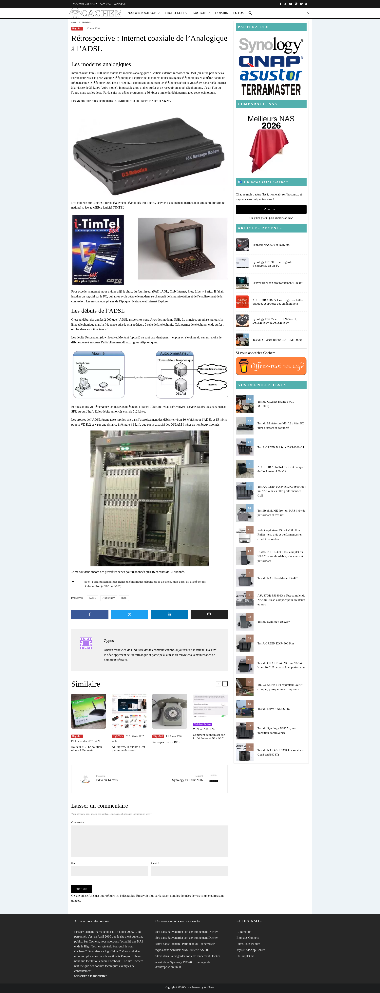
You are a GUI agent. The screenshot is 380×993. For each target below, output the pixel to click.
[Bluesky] (301, 4)
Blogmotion (244, 931)
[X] (285, 4)
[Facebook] (280, 4)
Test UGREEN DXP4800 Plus (275, 643)
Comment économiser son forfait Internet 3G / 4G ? (209, 736)
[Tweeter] (129, 614)
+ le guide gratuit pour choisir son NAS (271, 217)
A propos (120, 3)
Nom (74, 863)
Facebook (114, 961)
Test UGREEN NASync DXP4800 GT (280, 447)
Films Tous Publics (248, 943)
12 (115, 741)
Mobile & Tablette (202, 724)
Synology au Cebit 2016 (187, 778)
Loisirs (221, 12)
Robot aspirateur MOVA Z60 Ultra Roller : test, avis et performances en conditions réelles (279, 535)
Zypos (109, 640)
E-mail (155, 863)
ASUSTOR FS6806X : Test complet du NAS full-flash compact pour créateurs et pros (281, 600)
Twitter (90, 961)
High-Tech (174, 12)
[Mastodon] (296, 4)
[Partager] (89, 614)
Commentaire (78, 822)
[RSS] (306, 4)
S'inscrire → (271, 209)
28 (98, 741)
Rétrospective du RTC (166, 742)
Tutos (238, 12)
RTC (124, 598)
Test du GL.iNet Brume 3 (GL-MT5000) (277, 339)
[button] (250, 13)
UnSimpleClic (245, 956)
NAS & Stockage (142, 12)
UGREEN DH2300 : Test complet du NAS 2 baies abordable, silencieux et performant (280, 556)
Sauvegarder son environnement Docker (277, 282)
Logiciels (201, 12)
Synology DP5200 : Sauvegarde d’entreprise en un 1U (272, 263)
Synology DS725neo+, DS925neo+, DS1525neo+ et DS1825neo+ (275, 320)
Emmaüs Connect (248, 937)
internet (109, 598)
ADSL (93, 598)
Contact (105, 3)
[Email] (209, 614)
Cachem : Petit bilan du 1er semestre (192, 943)
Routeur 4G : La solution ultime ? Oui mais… (86, 748)
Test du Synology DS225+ (273, 621)
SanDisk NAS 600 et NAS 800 (271, 244)
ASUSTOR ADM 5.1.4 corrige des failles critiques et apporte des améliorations (278, 301)
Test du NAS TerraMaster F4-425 (277, 578)
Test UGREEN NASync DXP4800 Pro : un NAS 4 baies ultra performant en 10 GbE (281, 491)
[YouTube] (290, 4)
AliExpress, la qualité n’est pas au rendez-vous (128, 748)
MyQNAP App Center (251, 950)
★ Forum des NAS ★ (85, 3)
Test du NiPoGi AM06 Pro (273, 708)
